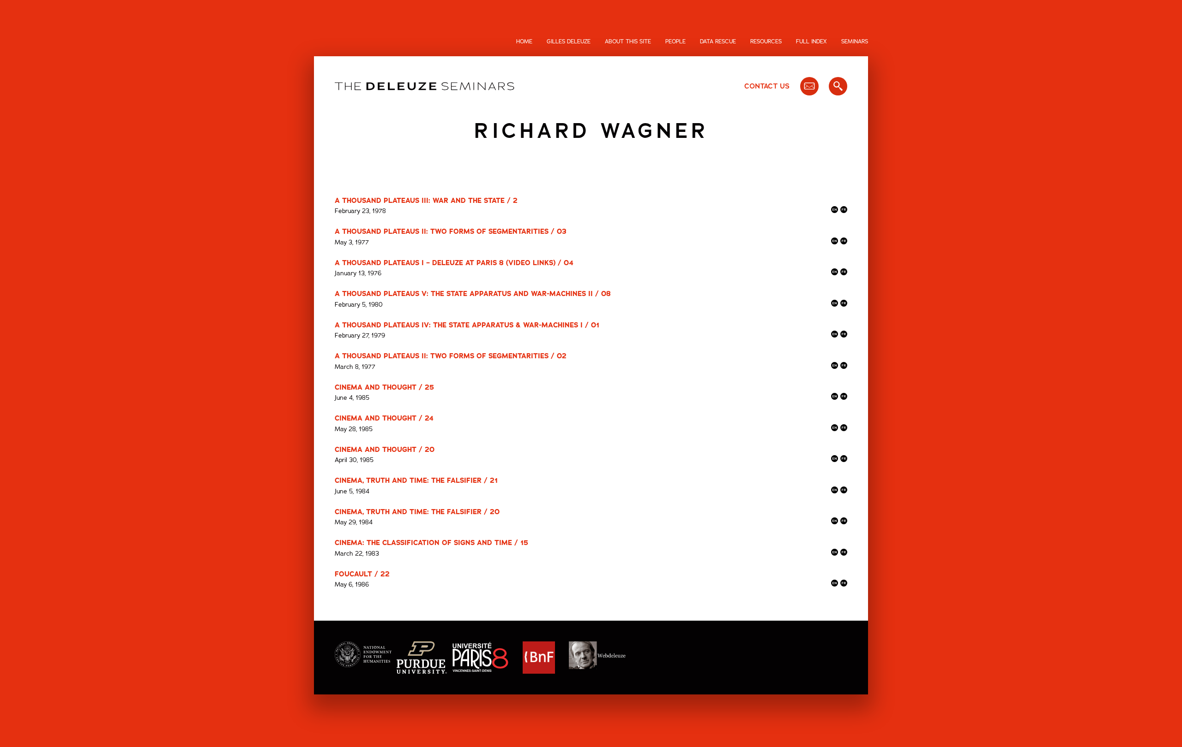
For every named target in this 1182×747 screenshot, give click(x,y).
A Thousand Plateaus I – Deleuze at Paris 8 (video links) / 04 (454, 262)
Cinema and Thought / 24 (384, 418)
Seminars (854, 41)
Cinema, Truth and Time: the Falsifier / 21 (416, 480)
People (675, 41)
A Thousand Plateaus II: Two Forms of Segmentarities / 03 (451, 231)
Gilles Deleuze (569, 41)
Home (524, 41)
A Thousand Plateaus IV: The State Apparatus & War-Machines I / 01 (467, 325)
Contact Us (767, 86)
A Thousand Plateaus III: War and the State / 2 (426, 200)
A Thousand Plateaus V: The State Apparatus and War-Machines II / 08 (473, 293)
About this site (628, 41)
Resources (766, 41)
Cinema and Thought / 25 (384, 387)
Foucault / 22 (362, 574)
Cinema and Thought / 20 (384, 449)
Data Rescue (718, 41)
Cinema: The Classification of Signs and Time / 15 (431, 542)
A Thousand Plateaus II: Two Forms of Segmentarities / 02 (451, 356)
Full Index (811, 41)
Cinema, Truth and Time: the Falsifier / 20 (417, 511)
